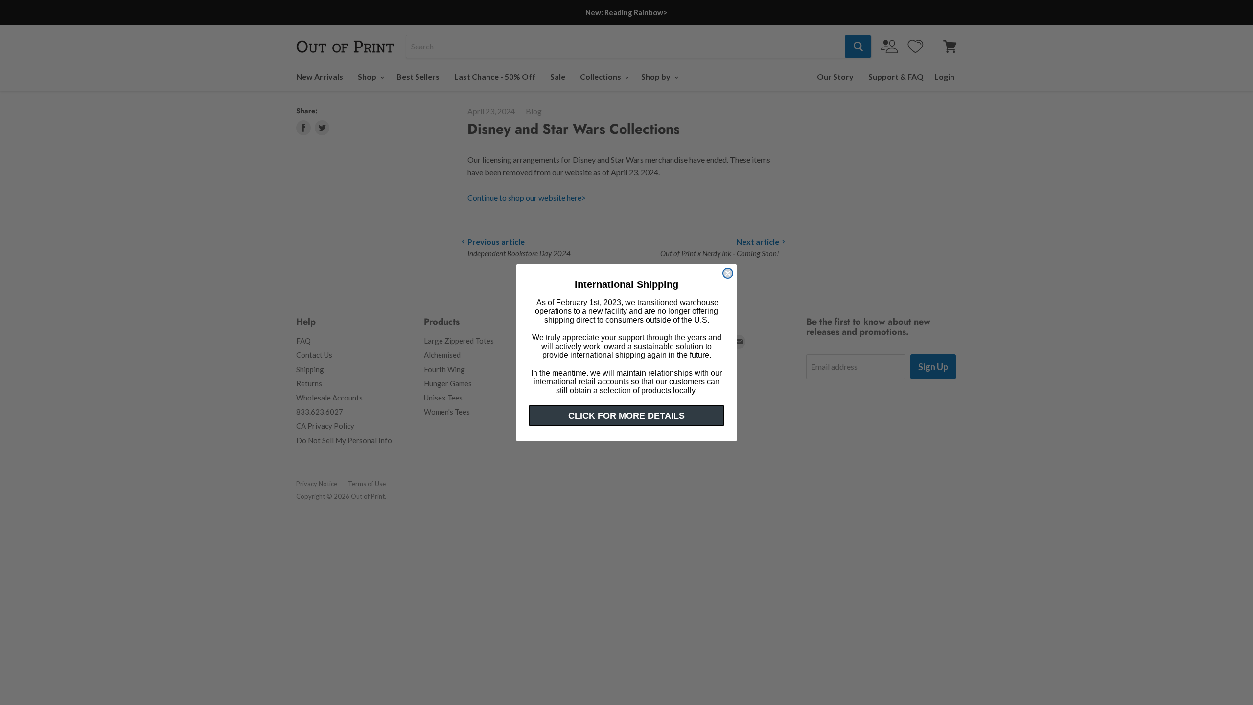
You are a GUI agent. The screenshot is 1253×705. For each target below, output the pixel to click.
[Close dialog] (728, 273)
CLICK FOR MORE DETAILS (626, 416)
